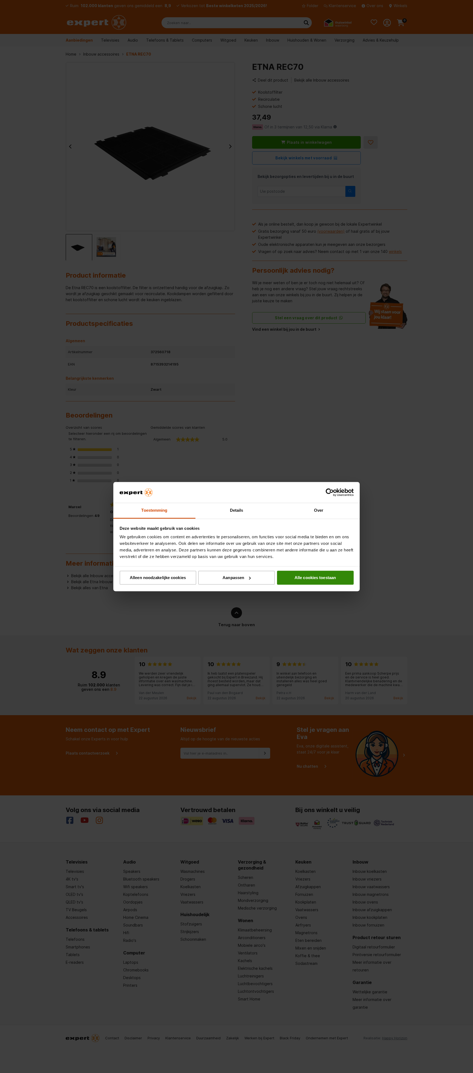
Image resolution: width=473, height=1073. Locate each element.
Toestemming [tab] (154, 510)
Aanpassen (233, 577)
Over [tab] (318, 510)
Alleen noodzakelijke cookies (158, 577)
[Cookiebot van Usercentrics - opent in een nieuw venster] (330, 492)
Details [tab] (236, 510)
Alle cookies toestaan (315, 577)
